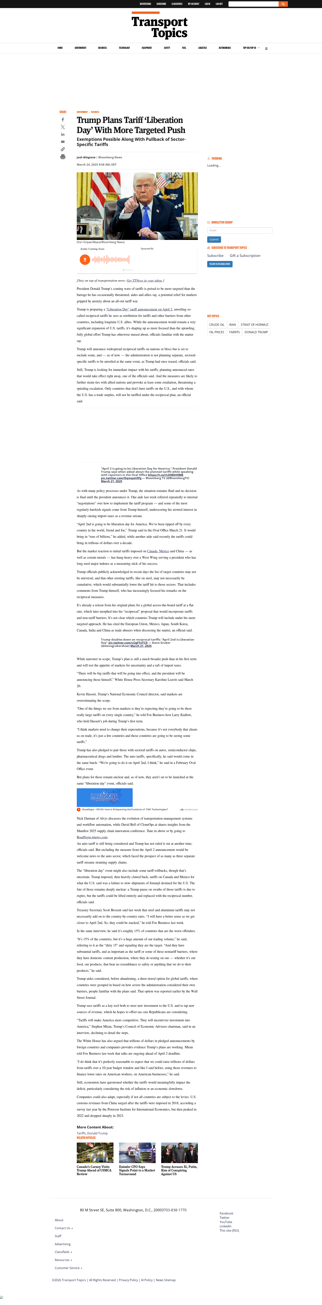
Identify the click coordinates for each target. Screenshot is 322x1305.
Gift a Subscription (245, 255)
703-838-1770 (175, 1210)
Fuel (184, 48)
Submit (214, 239)
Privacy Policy (128, 1280)
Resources (62, 1260)
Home (60, 48)
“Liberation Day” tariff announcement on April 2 (139, 309)
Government (80, 48)
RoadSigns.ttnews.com (92, 837)
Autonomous (225, 48)
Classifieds (177, 4)
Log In (207, 4)
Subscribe (161, 4)
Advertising (145, 4)
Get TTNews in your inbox (144, 280)
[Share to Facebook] (63, 120)
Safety (167, 48)
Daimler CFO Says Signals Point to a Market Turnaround (137, 1170)
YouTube (226, 1222)
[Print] (63, 157)
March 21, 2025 (111, 481)
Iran (232, 325)
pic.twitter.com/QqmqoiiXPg (121, 478)
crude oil (216, 325)
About (59, 1220)
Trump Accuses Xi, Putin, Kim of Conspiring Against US (179, 1170)
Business (102, 48)
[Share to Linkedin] (63, 135)
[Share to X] (63, 127)
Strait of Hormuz (254, 325)
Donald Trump (97, 1133)
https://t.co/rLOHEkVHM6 (165, 475)
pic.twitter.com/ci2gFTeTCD (128, 643)
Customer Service (67, 1268)
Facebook (226, 1213)
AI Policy (147, 1280)
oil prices (216, 332)
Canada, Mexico (158, 551)
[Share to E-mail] (63, 142)
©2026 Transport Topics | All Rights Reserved (84, 1280)
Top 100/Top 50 (249, 48)
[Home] (161, 25)
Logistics (202, 48)
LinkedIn (225, 1226)
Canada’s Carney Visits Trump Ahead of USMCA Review (94, 1170)
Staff (58, 1236)
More (266, 48)
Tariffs (81, 1133)
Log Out (219, 4)
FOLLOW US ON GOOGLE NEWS (220, 264)
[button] (63, 149)
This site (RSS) (229, 1230)
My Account (193, 4)
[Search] (283, 4)
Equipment (147, 48)
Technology (124, 48)
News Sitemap (166, 1280)
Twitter (225, 1218)
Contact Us (63, 1228)
